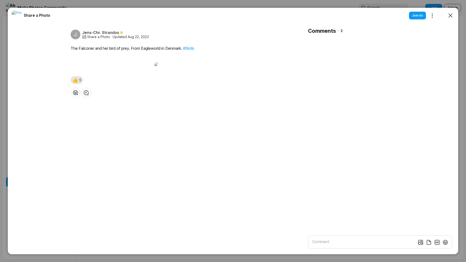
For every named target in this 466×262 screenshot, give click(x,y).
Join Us (417, 15)
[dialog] (233, 131)
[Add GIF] (437, 242)
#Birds (188, 48)
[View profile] (16, 15)
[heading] (37, 15)
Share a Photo (98, 37)
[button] (77, 80)
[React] (75, 92)
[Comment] (86, 93)
